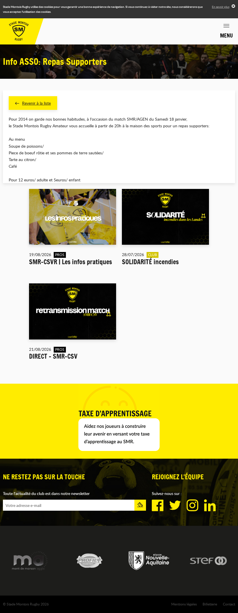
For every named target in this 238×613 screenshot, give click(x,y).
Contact (229, 604)
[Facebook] (157, 505)
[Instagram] (192, 505)
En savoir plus (220, 7)
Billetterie (210, 604)
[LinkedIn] (210, 505)
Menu (226, 35)
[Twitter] (175, 505)
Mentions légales (184, 604)
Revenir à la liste (36, 103)
